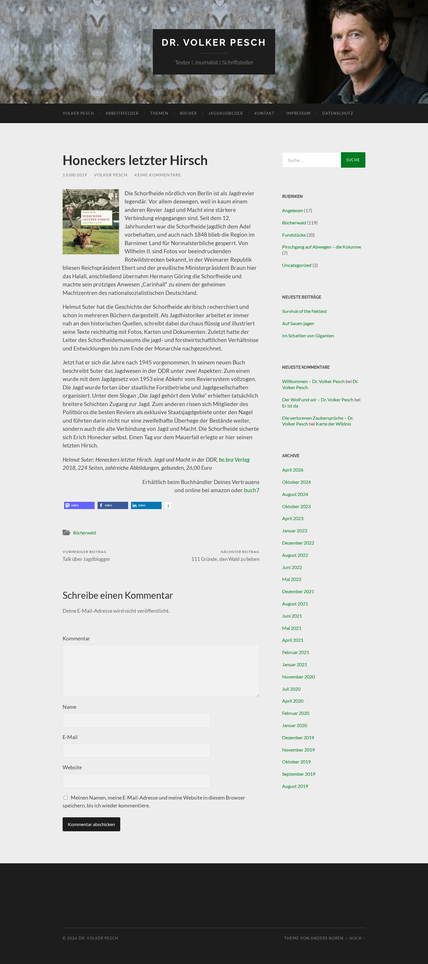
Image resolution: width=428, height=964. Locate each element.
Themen (159, 113)
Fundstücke (294, 235)
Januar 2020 (294, 725)
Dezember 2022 (298, 542)
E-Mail (70, 737)
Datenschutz (337, 113)
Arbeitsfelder (122, 113)
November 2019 (298, 749)
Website (72, 767)
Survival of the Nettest (304, 311)
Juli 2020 (291, 689)
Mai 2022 (291, 579)
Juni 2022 (292, 567)
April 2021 (292, 640)
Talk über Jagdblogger (86, 556)
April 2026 (292, 469)
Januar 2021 (294, 664)
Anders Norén (327, 938)
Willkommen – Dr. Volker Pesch (313, 381)
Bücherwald (84, 532)
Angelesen (292, 210)
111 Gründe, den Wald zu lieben (225, 556)
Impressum (298, 113)
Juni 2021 (292, 616)
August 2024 (295, 494)
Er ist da (290, 405)
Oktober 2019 (296, 761)
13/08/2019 (75, 174)
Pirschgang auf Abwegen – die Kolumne (321, 246)
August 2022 (295, 555)
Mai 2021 (291, 628)
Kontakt (264, 113)
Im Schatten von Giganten (308, 335)
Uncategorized (297, 265)
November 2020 (298, 676)
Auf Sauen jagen (298, 323)
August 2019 (295, 786)
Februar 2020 (295, 713)
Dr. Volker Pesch (214, 42)
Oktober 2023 (296, 506)
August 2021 (295, 603)
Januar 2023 (294, 530)
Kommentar (76, 638)
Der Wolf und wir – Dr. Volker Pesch (317, 399)
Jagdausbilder (225, 113)
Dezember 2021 (298, 591)
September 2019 (298, 774)
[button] (79, 505)
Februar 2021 (295, 652)
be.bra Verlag (234, 459)
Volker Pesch (78, 113)
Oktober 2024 (296, 482)
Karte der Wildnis (333, 423)
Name (69, 706)
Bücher (188, 113)
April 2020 (292, 700)
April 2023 (292, 518)
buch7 (251, 490)
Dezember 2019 (298, 737)
